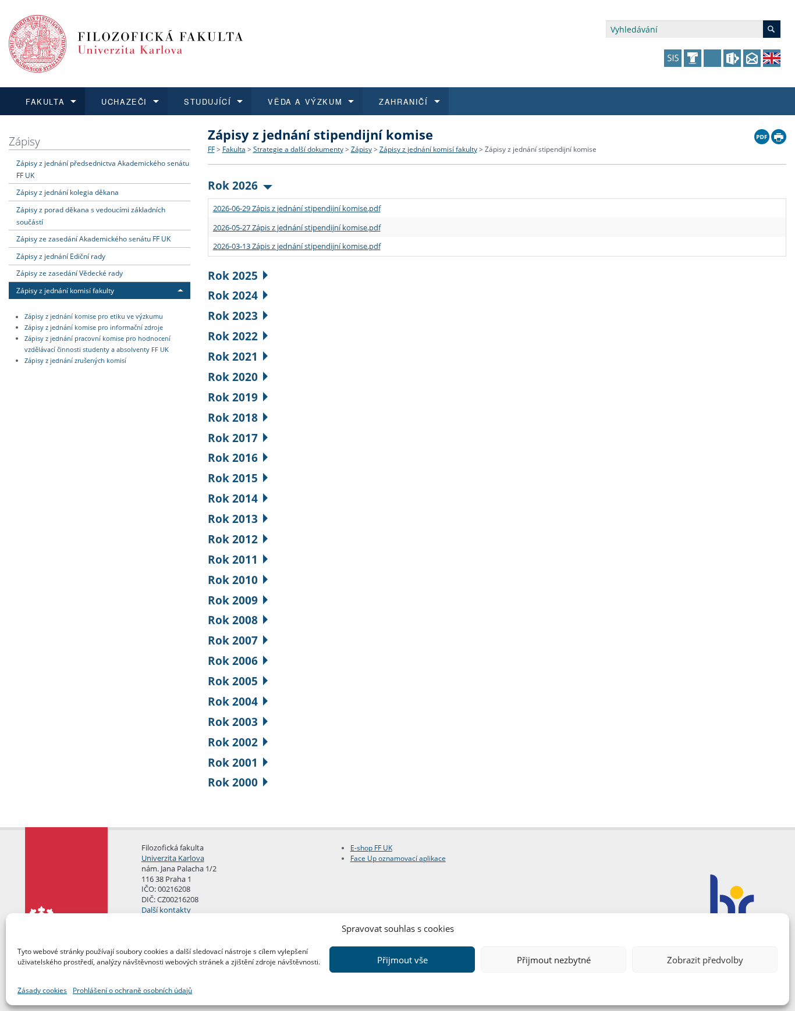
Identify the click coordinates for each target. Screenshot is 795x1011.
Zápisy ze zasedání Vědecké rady (69, 272)
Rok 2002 (233, 742)
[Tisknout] (778, 134)
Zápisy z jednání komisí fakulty (65, 290)
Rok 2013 (233, 518)
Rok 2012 (233, 539)
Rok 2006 (233, 660)
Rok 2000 (233, 782)
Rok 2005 (233, 681)
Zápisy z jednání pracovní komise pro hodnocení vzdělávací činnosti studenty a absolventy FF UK (97, 344)
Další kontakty (166, 910)
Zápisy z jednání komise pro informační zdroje (93, 327)
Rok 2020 (233, 377)
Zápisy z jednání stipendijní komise (541, 149)
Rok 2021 (233, 356)
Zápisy (24, 141)
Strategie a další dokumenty (298, 149)
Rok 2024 (233, 295)
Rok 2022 (233, 336)
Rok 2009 (233, 600)
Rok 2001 (233, 762)
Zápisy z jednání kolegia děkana (67, 192)
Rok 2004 (233, 701)
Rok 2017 (233, 438)
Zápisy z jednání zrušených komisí (75, 361)
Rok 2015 (233, 478)
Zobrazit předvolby (705, 960)
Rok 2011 (233, 559)
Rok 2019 (233, 397)
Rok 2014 (233, 498)
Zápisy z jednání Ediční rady (60, 256)
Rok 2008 (233, 620)
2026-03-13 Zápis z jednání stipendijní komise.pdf (297, 246)
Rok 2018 (233, 417)
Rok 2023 (233, 315)
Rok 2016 (233, 457)
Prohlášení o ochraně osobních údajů (132, 990)
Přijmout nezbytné (554, 960)
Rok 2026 (233, 185)
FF (211, 149)
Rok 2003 (233, 721)
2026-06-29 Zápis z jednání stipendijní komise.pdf (297, 208)
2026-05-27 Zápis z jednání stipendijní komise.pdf (297, 227)
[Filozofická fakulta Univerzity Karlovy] (126, 42)
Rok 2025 (233, 275)
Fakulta (234, 149)
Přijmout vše (402, 960)
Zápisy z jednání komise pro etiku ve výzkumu (93, 317)
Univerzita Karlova (172, 858)
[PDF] (761, 134)
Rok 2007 (233, 640)
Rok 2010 (233, 580)
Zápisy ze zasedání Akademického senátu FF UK (93, 238)
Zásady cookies (42, 990)
